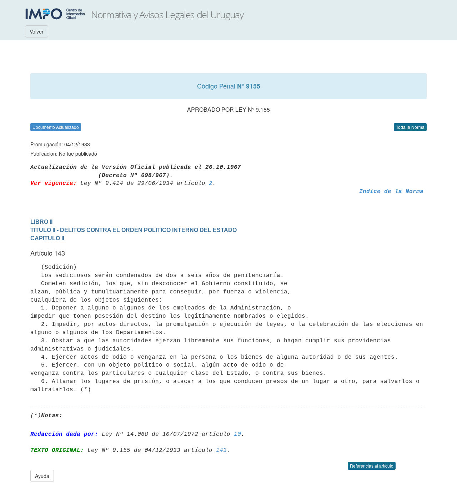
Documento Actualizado (55, 127)
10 (237, 434)
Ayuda (42, 475)
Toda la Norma (410, 127)
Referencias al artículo (371, 466)
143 (221, 450)
